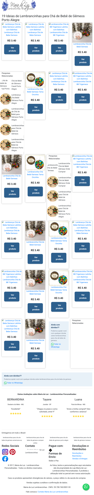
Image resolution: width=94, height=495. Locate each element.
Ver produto (12, 49)
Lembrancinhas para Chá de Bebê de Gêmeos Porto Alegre (17, 144)
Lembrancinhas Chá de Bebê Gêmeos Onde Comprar (64, 182)
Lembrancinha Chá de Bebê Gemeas (82, 45)
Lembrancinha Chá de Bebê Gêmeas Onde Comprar (64, 167)
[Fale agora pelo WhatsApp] (86, 487)
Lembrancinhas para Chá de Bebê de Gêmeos (17, 129)
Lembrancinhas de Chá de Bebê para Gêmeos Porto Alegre (17, 114)
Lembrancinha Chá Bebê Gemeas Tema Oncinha (35, 92)
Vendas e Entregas (79, 459)
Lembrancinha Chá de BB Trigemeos (59, 33)
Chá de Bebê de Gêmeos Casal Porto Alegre (16, 85)
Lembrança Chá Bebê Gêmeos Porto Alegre (17, 99)
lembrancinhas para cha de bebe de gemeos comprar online (35, 440)
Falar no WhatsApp (56, 345)
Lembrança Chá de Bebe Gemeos (11, 33)
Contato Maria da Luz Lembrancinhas (34, 451)
